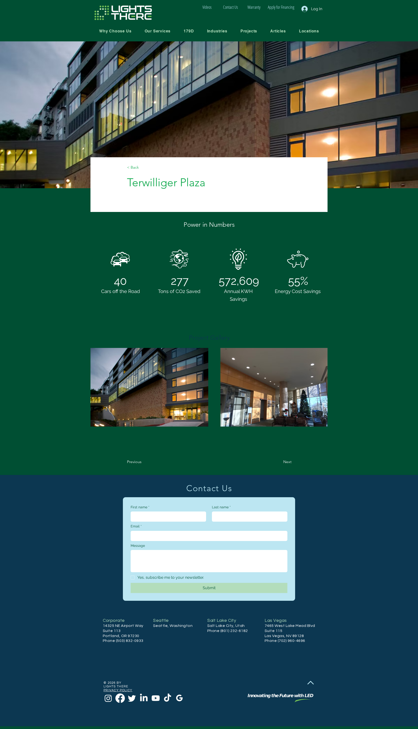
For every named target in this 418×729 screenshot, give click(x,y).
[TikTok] (167, 698)
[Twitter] (132, 698)
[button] (157, 31)
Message (138, 546)
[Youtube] (155, 698)
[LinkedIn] (144, 698)
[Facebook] (120, 698)
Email (136, 526)
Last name (221, 507)
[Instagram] (108, 698)
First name (140, 507)
